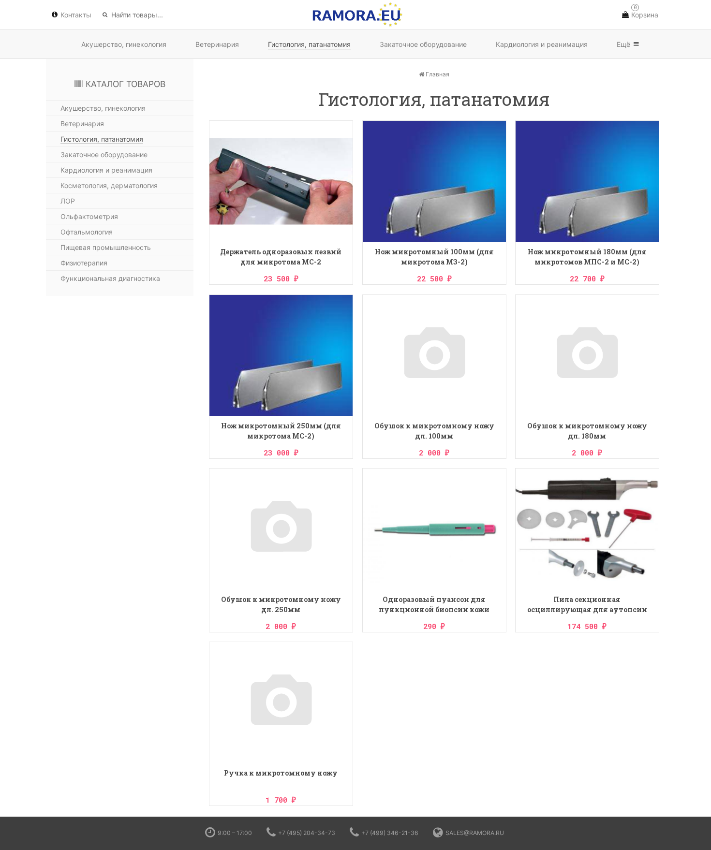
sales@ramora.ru (474, 832)
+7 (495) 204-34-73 (306, 832)
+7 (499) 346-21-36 (389, 832)
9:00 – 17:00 (235, 832)
